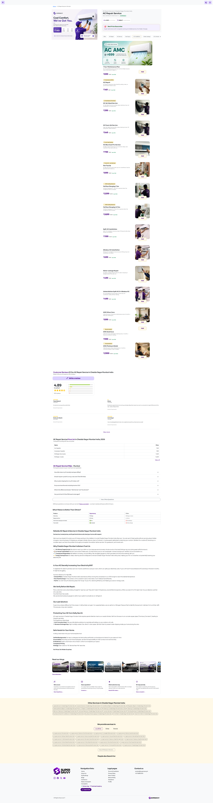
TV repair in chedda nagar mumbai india (90, 708)
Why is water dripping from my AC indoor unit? (66, 481)
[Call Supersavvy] (206, 2)
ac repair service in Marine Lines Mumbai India (127, 733)
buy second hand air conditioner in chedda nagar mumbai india (68, 713)
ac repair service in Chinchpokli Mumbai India (111, 745)
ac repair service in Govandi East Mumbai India (111, 736)
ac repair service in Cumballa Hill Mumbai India (104, 733)
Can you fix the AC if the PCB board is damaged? (67, 494)
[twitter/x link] (61, 778)
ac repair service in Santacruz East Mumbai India (136, 739)
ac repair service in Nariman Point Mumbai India (81, 733)
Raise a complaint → (140, 692)
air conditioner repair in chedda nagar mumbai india (113, 705)
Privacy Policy (111, 773)
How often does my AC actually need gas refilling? (67, 472)
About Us (83, 773)
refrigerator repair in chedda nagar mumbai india (138, 705)
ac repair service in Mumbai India (60, 733)
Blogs (82, 777)
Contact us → (84, 690)
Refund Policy (111, 777)
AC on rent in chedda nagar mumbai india (123, 713)
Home (54, 6)
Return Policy (111, 775)
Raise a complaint (84, 504)
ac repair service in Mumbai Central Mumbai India (87, 739)
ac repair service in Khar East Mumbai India (108, 742)
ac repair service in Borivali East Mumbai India (134, 736)
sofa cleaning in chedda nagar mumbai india (111, 708)
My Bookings (84, 775)
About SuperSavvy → (58, 692)
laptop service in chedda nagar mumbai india (63, 705)
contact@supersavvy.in (141, 771)
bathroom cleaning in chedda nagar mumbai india (65, 711)
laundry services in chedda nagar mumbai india (115, 711)
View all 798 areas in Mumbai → (106, 750)
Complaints (84, 784)
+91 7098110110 (139, 773)
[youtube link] (65, 778)
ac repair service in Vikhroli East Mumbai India (87, 742)
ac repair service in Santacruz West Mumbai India (112, 739)
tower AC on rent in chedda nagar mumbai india (146, 713)
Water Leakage (147, 36)
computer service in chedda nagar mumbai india (87, 705)
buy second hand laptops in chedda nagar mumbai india (98, 713)
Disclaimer (111, 779)
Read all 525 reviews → (114, 690)
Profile (110, 781)
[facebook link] (58, 778)
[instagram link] (55, 778)
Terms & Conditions (113, 771)
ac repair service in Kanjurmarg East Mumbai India (87, 736)
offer (105, 36)
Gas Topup (127, 36)
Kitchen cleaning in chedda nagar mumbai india (135, 708)
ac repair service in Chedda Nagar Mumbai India (134, 745)
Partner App (86, 786)
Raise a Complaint (86, 781)
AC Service (119, 36)
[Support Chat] (210, 2)
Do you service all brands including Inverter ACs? (67, 485)
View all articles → (57, 674)
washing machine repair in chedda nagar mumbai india (66, 708)
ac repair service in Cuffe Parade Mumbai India (63, 739)
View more (106, 432)
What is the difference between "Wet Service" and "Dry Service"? (71, 490)
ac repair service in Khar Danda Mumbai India (131, 742)
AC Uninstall (156, 36)
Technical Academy (96, 786)
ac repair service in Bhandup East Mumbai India (87, 745)
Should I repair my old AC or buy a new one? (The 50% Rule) (70, 476)
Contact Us (84, 779)
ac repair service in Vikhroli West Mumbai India (63, 742)
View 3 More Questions (107, 499)
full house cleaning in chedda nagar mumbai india (90, 711)
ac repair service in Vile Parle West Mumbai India (64, 745)
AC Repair (111, 36)
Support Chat (87, 789)
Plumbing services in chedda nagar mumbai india (139, 711)
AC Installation (137, 36)
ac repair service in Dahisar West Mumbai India (63, 736)
